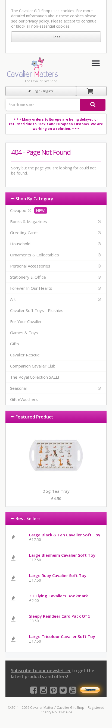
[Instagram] (43, 691)
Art (13, 299)
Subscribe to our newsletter (41, 671)
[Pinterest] (53, 691)
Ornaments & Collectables (34, 254)
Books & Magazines (28, 221)
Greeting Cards (24, 232)
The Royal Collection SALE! (34, 377)
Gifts (14, 343)
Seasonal (18, 388)
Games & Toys (24, 332)
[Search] (92, 105)
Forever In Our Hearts (31, 288)
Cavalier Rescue (25, 354)
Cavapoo (18, 210)
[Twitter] (63, 691)
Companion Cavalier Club (32, 366)
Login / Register (43, 91)
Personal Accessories (30, 266)
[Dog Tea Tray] (56, 481)
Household (20, 243)
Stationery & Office (28, 277)
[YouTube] (72, 691)
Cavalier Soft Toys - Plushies (36, 310)
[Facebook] (33, 691)
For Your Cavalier (26, 321)
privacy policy (37, 21)
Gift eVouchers (24, 399)
